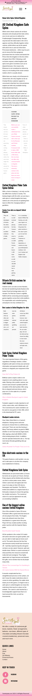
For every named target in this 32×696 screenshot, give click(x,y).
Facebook (13, 674)
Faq (3, 653)
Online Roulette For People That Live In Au (15, 446)
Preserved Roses (7, 657)
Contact (4, 659)
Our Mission (6, 655)
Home (4, 649)
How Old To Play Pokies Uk (11, 374)
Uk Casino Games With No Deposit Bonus (15, 570)
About (4, 651)
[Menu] (19, 8)
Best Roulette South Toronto (11, 531)
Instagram (14, 681)
